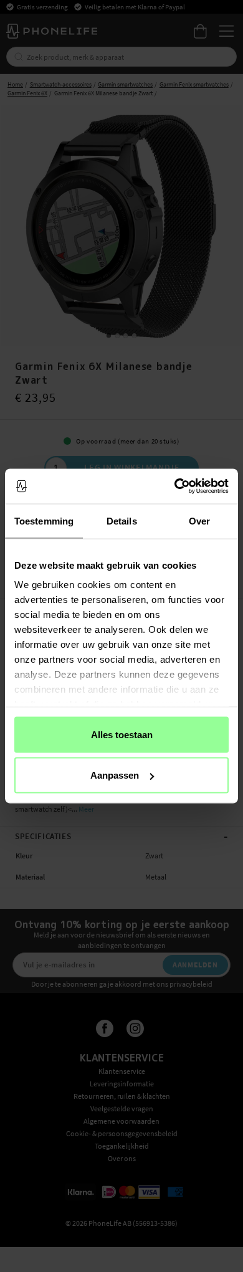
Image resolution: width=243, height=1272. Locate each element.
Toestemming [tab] (44, 520)
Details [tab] (122, 520)
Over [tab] (199, 520)
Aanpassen (114, 775)
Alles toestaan (122, 734)
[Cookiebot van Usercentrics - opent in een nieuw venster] (175, 486)
